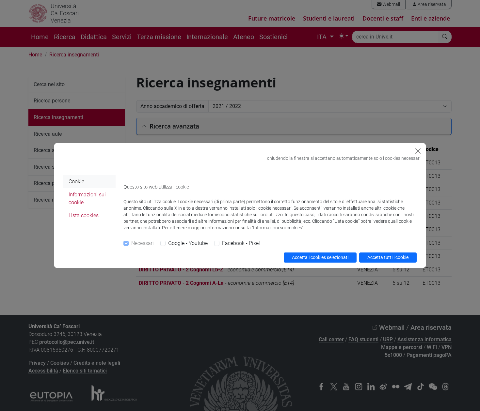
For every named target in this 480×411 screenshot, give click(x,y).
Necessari (142, 243)
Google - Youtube (188, 243)
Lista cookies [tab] (84, 215)
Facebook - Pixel (241, 243)
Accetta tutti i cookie (387, 257)
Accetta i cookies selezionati (320, 257)
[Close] (418, 151)
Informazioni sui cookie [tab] (87, 198)
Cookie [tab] (76, 181)
